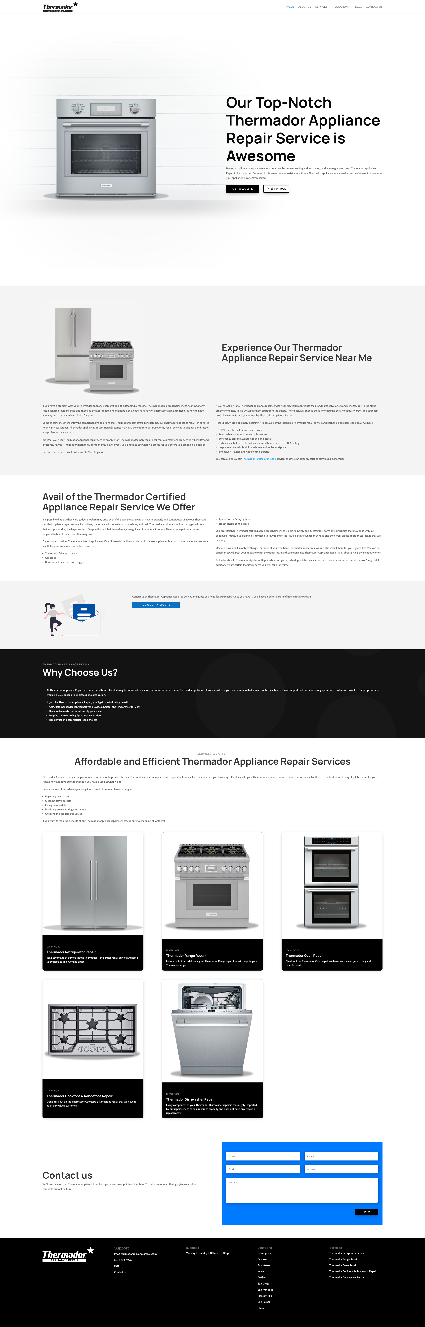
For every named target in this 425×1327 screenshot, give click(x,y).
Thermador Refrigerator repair (259, 458)
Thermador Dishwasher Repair (346, 1277)
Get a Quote (242, 189)
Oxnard (262, 1308)
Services (321, 6)
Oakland (262, 1277)
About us (304, 6)
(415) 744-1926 (276, 189)
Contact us (374, 6)
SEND (367, 1211)
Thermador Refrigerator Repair (346, 1253)
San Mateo (264, 1265)
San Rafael (264, 1301)
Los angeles (264, 1253)
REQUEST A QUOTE (156, 604)
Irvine (261, 1271)
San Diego (263, 1283)
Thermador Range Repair (343, 1259)
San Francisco (265, 1289)
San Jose (262, 1259)
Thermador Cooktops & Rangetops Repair (353, 1271)
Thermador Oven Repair (343, 1265)
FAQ (116, 1266)
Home (290, 6)
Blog (358, 6)
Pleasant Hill (265, 1295)
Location (341, 6)
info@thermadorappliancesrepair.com (135, 1253)
